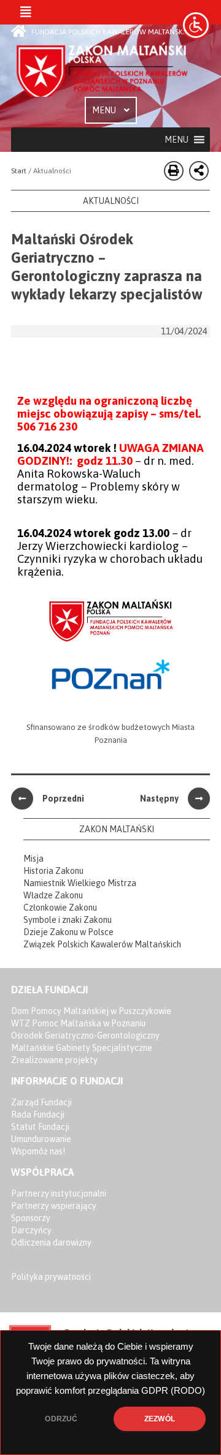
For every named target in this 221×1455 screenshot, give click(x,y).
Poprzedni (63, 798)
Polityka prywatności (51, 1277)
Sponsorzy (30, 1218)
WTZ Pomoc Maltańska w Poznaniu (78, 1023)
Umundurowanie (41, 1139)
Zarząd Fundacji (41, 1102)
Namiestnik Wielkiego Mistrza (79, 883)
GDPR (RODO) (173, 1391)
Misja (33, 858)
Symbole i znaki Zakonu (67, 920)
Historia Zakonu (53, 871)
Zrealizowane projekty (54, 1060)
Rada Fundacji (37, 1114)
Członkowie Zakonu (60, 907)
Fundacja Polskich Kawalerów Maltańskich (112, 32)
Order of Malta (103, 69)
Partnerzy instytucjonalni (58, 1193)
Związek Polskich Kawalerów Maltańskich (102, 944)
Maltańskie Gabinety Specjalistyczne (81, 1048)
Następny (159, 798)
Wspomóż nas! (38, 1151)
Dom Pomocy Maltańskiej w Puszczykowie (91, 1011)
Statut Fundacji (40, 1127)
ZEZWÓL (159, 1419)
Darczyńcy (31, 1230)
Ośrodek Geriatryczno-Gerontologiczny (85, 1035)
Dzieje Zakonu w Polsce (68, 932)
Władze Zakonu (53, 895)
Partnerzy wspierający (53, 1206)
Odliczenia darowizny (51, 1242)
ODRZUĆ (61, 1419)
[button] (176, 139)
